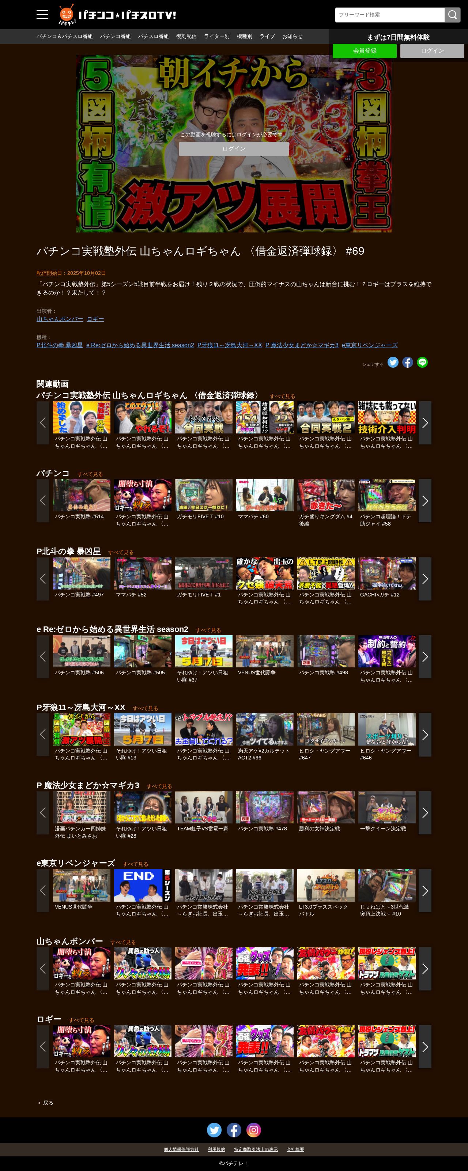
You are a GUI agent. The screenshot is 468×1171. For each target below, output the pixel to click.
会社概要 (295, 1149)
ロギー (95, 319)
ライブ (267, 36)
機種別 (244, 36)
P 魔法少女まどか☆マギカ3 (302, 345)
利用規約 (216, 1149)
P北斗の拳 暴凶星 (60, 345)
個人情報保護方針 (181, 1149)
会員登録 (365, 51)
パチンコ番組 (115, 36)
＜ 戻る (45, 1103)
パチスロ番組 (153, 36)
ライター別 (217, 36)
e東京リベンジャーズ (370, 345)
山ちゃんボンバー (60, 319)
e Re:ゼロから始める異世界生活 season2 (140, 345)
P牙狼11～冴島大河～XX (229, 345)
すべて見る (282, 396)
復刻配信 (186, 36)
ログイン (432, 51)
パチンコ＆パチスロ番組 (65, 36)
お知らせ (292, 36)
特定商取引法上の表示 (256, 1149)
